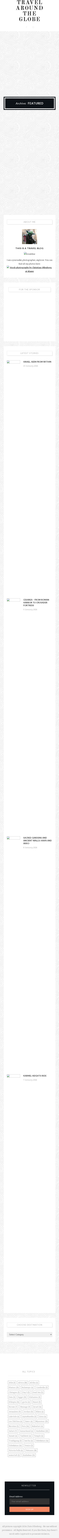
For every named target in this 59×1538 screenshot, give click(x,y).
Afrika (34, 1382)
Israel (37, 1407)
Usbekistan (42, 1440)
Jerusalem (15, 1411)
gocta (26, 1402)
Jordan (28, 1411)
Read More (29, 192)
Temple (38, 1436)
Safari (13, 1431)
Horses (13, 1407)
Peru (25, 1426)
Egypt (22, 1397)
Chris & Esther (37, 173)
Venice (29, 1445)
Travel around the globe (29, 11)
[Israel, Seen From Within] (13, 477)
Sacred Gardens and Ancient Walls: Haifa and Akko (37, 840)
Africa (22, 1382)
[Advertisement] (29, 62)
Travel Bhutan (29, 160)
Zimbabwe (29, 1455)
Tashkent (25, 1436)
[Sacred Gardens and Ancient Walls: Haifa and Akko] (13, 953)
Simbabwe (42, 1431)
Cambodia (42, 1387)
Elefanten (34, 1397)
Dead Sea (38, 1392)
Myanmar (42, 1421)
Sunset (13, 1436)
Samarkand (26, 1431)
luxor (29, 1421)
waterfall (14, 1455)
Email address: (16, 1496)
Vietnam (31, 1450)
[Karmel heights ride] (13, 1191)
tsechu (29, 1440)
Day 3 (26, 1392)
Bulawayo (27, 1387)
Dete (12, 1397)
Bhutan (14, 1387)
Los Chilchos (15, 1421)
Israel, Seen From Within (37, 362)
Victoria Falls (16, 1450)
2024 (12, 1382)
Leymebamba (29, 1416)
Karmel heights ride (34, 1075)
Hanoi (37, 1402)
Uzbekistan (15, 1445)
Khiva (40, 1411)
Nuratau (14, 1426)
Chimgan (14, 1392)
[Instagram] (33, 27)
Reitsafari (37, 1426)
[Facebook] (26, 27)
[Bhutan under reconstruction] (29, 140)
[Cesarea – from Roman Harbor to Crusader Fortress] (13, 715)
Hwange (25, 1407)
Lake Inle (14, 1416)
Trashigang (15, 1440)
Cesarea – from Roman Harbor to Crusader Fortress (36, 603)
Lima (42, 1416)
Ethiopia (14, 1402)
